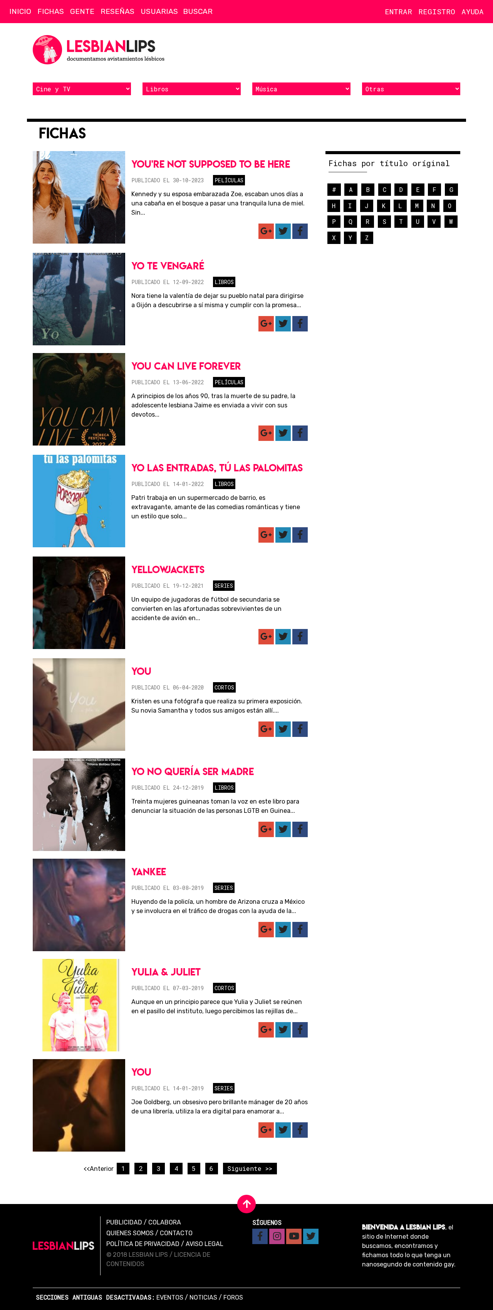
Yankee (148, 871)
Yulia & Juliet (166, 972)
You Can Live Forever (186, 366)
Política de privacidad (142, 1244)
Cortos (224, 687)
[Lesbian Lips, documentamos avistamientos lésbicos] (100, 49)
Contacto (176, 1233)
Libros (224, 282)
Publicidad (124, 1222)
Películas (229, 180)
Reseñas (117, 11)
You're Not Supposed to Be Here (210, 164)
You (141, 671)
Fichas (50, 11)
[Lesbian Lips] (63, 1245)
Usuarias (159, 11)
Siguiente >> (249, 1168)
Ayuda (472, 11)
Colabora (164, 1222)
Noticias (203, 1297)
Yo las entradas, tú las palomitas (217, 467)
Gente (82, 11)
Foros (233, 1297)
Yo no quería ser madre (192, 771)
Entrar (398, 11)
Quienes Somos (130, 1233)
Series (224, 585)
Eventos (169, 1297)
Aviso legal (204, 1244)
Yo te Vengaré (167, 265)
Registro (436, 11)
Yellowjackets (168, 569)
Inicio (20, 11)
